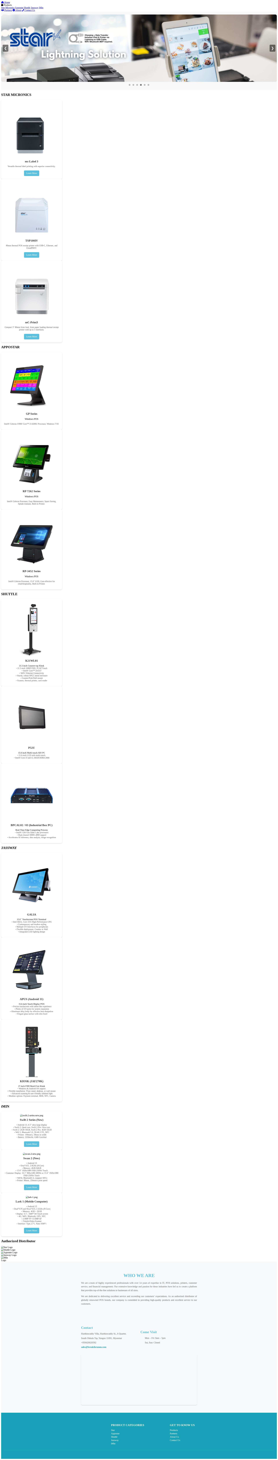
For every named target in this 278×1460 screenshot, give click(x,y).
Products (174, 1430)
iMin (41, 7)
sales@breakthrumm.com (93, 1347)
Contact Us (29, 10)
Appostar (19, 7)
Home (7, 2)
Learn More (31, 173)
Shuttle (27, 7)
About (18, 10)
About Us (174, 1437)
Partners (8, 10)
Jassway (34, 7)
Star (113, 1430)
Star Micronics (7, 7)
